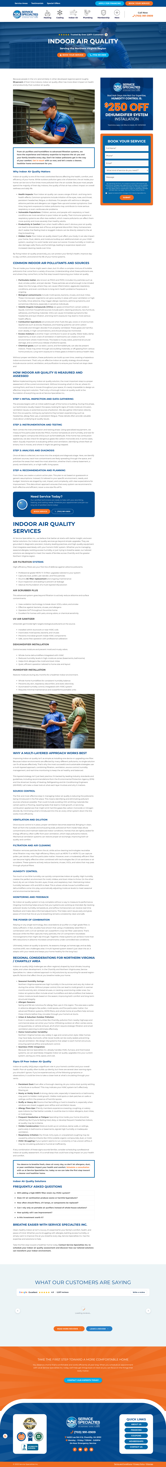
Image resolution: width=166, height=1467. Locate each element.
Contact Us (136, 1447)
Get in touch (38, 160)
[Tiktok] (86, 1449)
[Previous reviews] (17, 1310)
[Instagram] (91, 1449)
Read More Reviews (67, 1329)
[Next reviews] (148, 1310)
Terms (142, 190)
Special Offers (53, 3)
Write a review (139, 1292)
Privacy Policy (135, 190)
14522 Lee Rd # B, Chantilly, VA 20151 (83, 1437)
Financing (136, 1430)
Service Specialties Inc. (54, 393)
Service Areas (21, 3)
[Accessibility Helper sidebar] (5, 1436)
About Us (136, 1424)
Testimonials (37, 3)
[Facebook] (75, 1449)
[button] (108, 3)
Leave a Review (98, 1329)
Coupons (136, 1436)
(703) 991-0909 (63, 511)
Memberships (136, 1441)
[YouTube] (80, 1449)
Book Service (40, 511)
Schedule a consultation (78, 1167)
